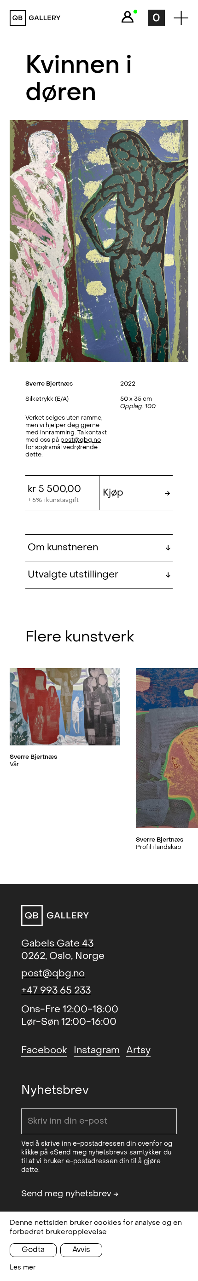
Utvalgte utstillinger (99, 574)
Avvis (81, 1249)
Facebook (44, 1050)
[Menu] (181, 18)
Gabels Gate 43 (57, 943)
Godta (33, 1249)
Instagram (97, 1050)
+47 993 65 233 (56, 990)
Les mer (23, 1267)
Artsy (138, 1050)
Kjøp (136, 492)
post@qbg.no (80, 440)
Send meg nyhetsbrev (70, 1194)
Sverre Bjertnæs (49, 383)
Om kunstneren (99, 547)
